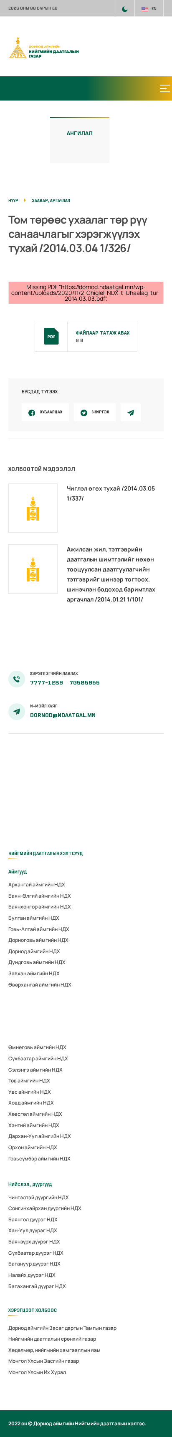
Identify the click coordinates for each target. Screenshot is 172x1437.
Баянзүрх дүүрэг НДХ (34, 1241)
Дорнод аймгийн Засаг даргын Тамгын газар (62, 1327)
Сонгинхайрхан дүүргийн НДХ (44, 1208)
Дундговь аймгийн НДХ (37, 962)
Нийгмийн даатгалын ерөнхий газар (52, 1338)
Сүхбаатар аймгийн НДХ (38, 1058)
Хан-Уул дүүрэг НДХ (32, 1230)
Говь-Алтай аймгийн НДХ (38, 929)
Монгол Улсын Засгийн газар (43, 1360)
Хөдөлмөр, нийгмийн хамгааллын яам (54, 1350)
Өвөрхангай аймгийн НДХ (39, 984)
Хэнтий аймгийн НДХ (33, 1125)
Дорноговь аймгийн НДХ (38, 940)
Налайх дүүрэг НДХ (32, 1274)
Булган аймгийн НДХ (33, 917)
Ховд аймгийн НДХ (31, 1102)
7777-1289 (47, 682)
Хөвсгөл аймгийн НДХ (35, 1113)
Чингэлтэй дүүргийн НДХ (38, 1197)
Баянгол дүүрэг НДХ (33, 1219)
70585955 (84, 682)
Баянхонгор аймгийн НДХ (39, 906)
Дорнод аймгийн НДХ (34, 951)
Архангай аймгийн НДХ (36, 884)
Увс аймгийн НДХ (29, 1091)
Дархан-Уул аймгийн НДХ (39, 1136)
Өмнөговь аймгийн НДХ (37, 1047)
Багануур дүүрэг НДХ (34, 1263)
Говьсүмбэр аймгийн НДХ (39, 1158)
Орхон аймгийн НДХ (32, 1147)
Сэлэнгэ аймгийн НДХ (35, 1069)
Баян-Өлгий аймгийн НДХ (39, 895)
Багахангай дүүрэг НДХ (37, 1286)
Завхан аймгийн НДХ (34, 973)
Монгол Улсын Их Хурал (37, 1372)
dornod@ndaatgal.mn (63, 715)
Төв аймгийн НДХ (29, 1080)
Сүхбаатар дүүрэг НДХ (35, 1252)
